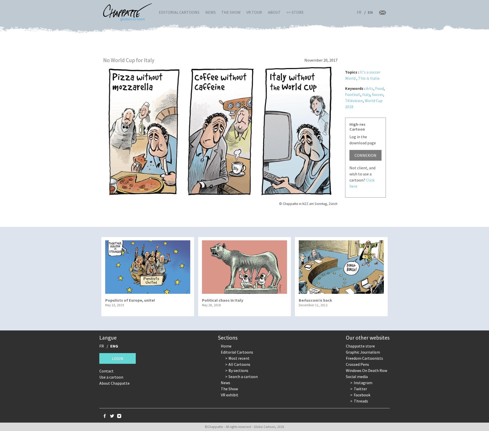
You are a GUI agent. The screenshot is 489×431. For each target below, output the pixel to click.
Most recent (239, 358)
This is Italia (368, 78)
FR (359, 12)
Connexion (365, 155)
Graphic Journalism (363, 352)
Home (226, 346)
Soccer (377, 94)
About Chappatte (114, 383)
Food (379, 88)
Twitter (360, 388)
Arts (369, 88)
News (210, 12)
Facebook (362, 394)
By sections (238, 370)
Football (352, 94)
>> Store (295, 12)
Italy (366, 94)
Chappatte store (360, 346)
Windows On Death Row (366, 370)
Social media (357, 376)
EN (370, 12)
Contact (106, 370)
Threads (361, 401)
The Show (231, 12)
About (274, 12)
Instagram (363, 382)
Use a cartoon (111, 377)
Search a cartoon (243, 376)
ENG (114, 346)
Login (117, 358)
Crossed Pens (357, 364)
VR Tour (254, 12)
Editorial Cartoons (179, 12)
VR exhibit (229, 394)
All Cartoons (239, 364)
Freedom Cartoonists (364, 358)
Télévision (354, 100)
